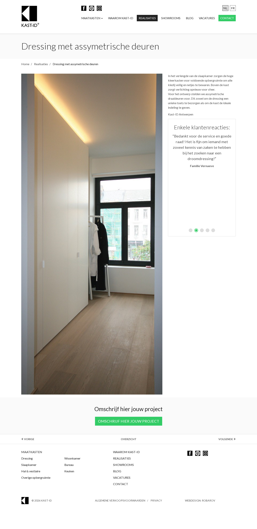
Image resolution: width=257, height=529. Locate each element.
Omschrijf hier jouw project (128, 421)
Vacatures (207, 18)
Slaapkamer (28, 464)
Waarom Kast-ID (120, 18)
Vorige (29, 439)
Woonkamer (72, 458)
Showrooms (170, 18)
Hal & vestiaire (30, 471)
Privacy (156, 500)
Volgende (225, 439)
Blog (189, 18)
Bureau (69, 464)
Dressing (27, 458)
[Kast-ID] (30, 17)
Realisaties (147, 18)
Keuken (69, 471)
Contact (227, 18)
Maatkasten (91, 18)
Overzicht (128, 439)
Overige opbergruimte (35, 477)
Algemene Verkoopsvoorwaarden (120, 500)
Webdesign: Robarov (200, 500)
